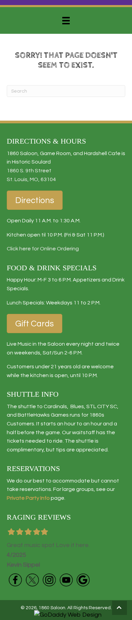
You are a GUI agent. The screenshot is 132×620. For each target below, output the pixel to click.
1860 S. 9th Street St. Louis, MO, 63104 (31, 175)
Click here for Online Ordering (43, 248)
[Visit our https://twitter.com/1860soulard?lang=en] (32, 580)
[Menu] (66, 20)
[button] (119, 608)
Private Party (23, 498)
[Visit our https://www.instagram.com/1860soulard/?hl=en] (49, 580)
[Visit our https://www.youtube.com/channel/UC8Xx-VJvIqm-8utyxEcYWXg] (66, 580)
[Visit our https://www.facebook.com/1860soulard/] (15, 580)
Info (44, 498)
